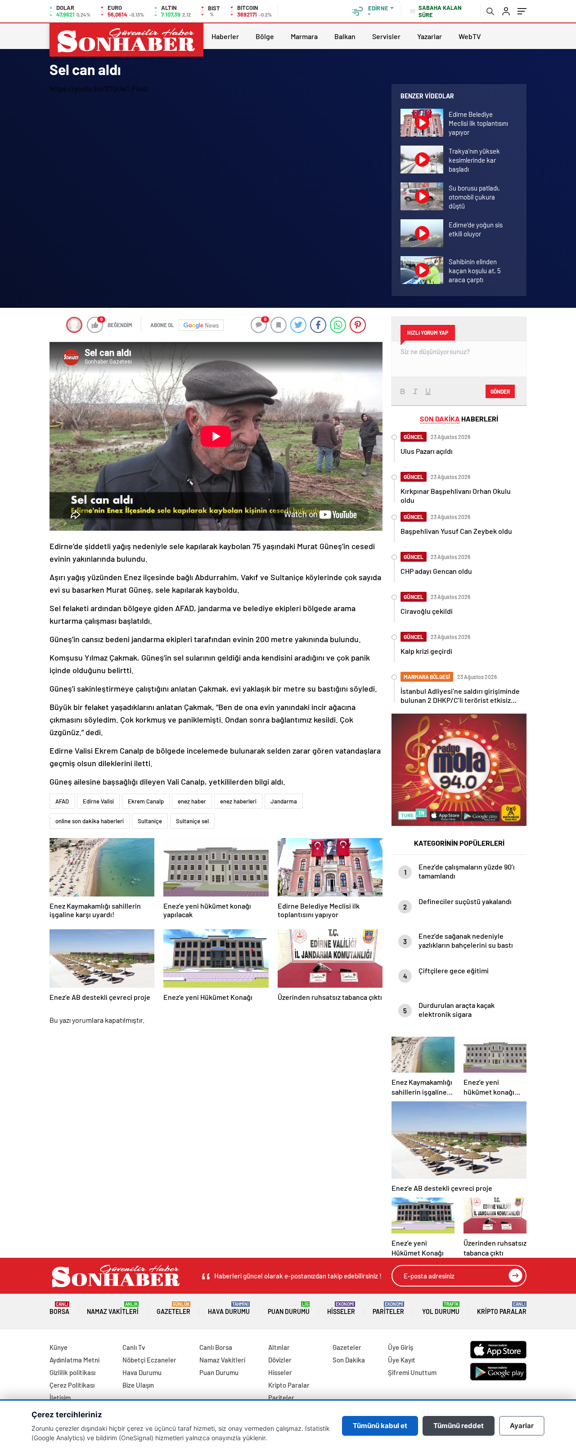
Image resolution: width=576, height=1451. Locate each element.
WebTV (470, 36)
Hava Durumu (229, 1308)
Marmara (304, 36)
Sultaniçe (150, 821)
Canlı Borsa (215, 1347)
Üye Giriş (400, 1347)
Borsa (59, 1308)
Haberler (225, 36)
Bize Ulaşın (138, 1385)
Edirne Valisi (98, 801)
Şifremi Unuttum (412, 1372)
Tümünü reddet (458, 1425)
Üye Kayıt (401, 1360)
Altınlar (279, 1347)
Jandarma (283, 801)
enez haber (192, 801)
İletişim (60, 1397)
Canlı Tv (133, 1347)
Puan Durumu (289, 1308)
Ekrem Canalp (146, 801)
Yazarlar (429, 36)
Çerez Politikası (72, 1385)
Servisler (386, 36)
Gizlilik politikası (72, 1372)
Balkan (345, 36)
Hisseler (341, 1308)
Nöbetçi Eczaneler (149, 1360)
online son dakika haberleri (89, 821)
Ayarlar (522, 1425)
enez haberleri (238, 801)
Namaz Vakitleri (113, 1308)
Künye (59, 1347)
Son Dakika (349, 1360)
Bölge (265, 36)
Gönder (500, 391)
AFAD (62, 801)
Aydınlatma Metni (74, 1360)
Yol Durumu (440, 1308)
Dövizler (280, 1360)
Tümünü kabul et (380, 1425)
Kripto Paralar (501, 1308)
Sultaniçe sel (192, 821)
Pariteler (388, 1308)
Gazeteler (173, 1308)
